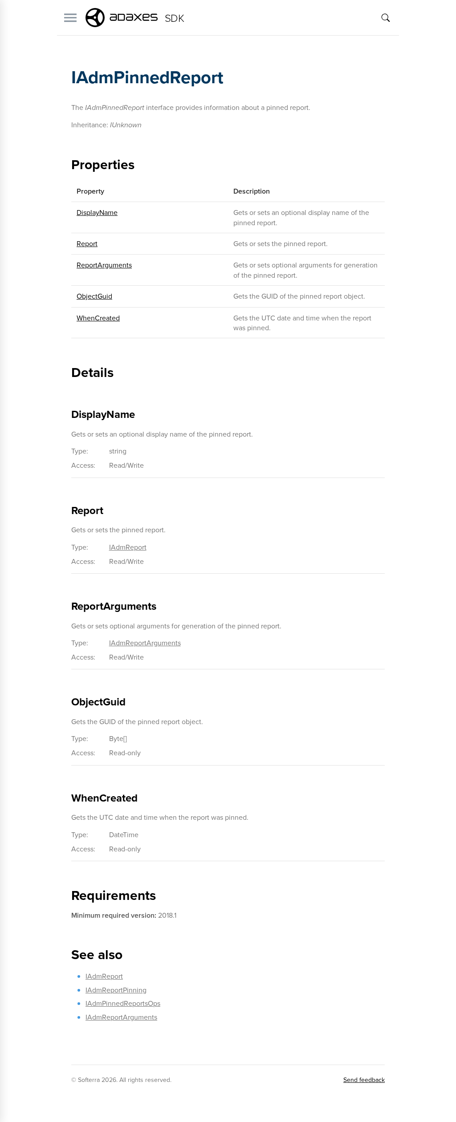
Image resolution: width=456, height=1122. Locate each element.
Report (87, 243)
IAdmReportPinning (116, 990)
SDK (174, 17)
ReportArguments (104, 265)
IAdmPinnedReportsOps (123, 1003)
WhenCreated (98, 318)
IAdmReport (128, 547)
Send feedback (364, 1079)
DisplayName (97, 212)
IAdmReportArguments (145, 643)
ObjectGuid (94, 296)
